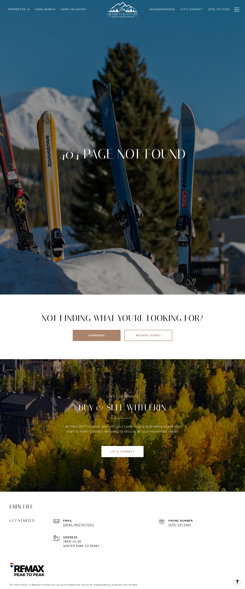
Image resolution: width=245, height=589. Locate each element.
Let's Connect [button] (123, 451)
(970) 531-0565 (179, 525)
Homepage (96, 335)
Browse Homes (148, 335)
